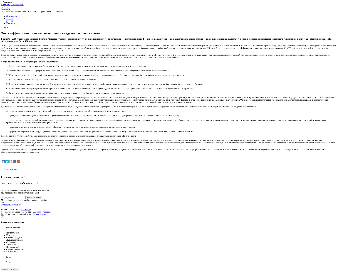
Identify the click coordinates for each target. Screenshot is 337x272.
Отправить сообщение (11, 205)
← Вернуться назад (9, 169)
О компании (11, 16)
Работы (9, 21)
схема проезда (43, 212)
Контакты (10, 23)
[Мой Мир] (14, 161)
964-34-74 (5, 9)
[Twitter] (7, 161)
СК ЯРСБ (25, 209)
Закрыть (5, 270)
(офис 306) (12, 4)
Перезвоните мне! (33, 198)
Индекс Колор (39, 214)
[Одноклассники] (10, 161)
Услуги (9, 18)
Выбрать (14, 270)
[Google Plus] (18, 161)
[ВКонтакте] (3, 161)
